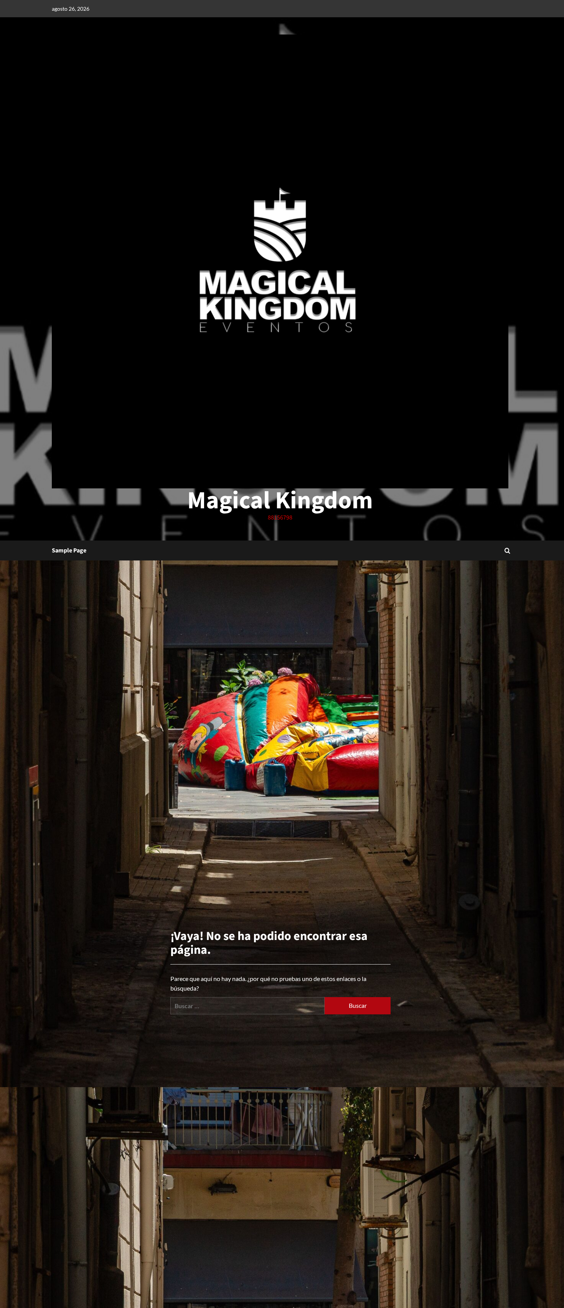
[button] (507, 550)
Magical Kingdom (280, 500)
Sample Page (69, 550)
